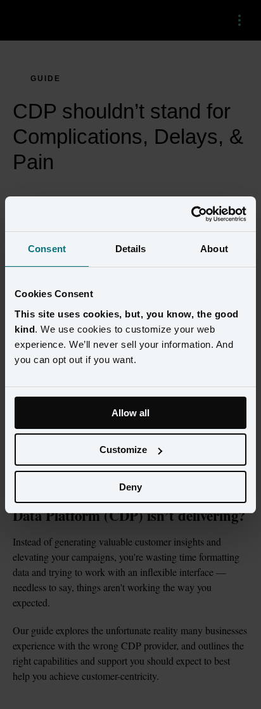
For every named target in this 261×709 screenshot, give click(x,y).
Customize (123, 449)
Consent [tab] (47, 248)
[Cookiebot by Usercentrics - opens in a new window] (191, 214)
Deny (130, 487)
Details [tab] (130, 248)
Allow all (130, 412)
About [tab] (214, 248)
